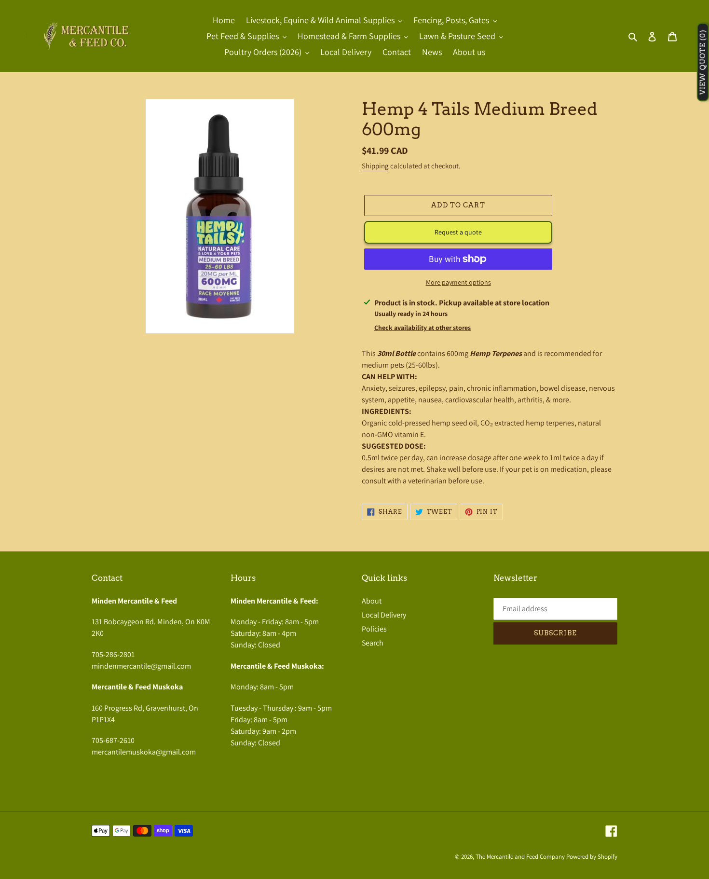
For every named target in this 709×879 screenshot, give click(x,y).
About (372, 601)
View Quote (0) (703, 62)
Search (372, 643)
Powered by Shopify (591, 856)
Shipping (375, 165)
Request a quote (458, 232)
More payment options (458, 282)
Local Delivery (384, 615)
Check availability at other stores (422, 327)
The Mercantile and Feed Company (520, 856)
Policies (374, 629)
